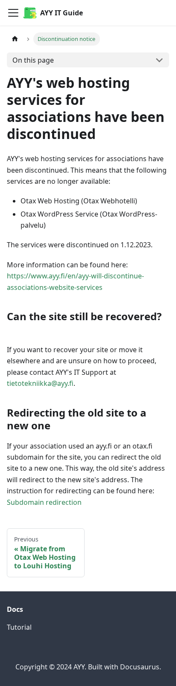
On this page (33, 60)
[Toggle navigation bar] (13, 12)
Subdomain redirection (44, 502)
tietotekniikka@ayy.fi (40, 383)
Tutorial (19, 627)
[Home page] (15, 39)
